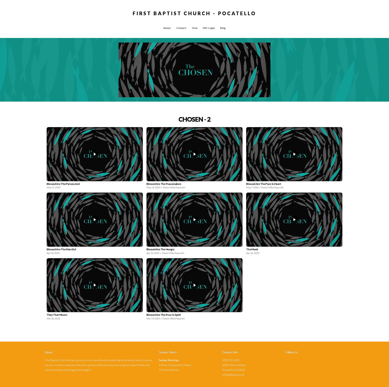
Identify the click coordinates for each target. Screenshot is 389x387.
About (167, 27)
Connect (181, 27)
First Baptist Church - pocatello (194, 13)
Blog (223, 27)
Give (195, 27)
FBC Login (209, 27)
